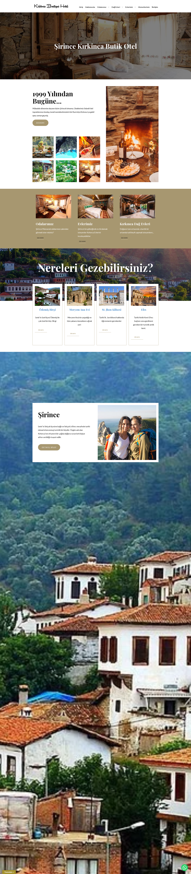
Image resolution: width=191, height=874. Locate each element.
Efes (143, 309)
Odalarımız (101, 7)
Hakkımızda (90, 7)
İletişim (155, 7)
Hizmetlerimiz (144, 7)
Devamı (40, 123)
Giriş (81, 7)
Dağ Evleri (116, 7)
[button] (184, 867)
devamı (41, 330)
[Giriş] (51, 6)
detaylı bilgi (49, 447)
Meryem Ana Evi (79, 309)
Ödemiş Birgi (47, 309)
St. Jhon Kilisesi (111, 309)
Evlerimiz (129, 7)
